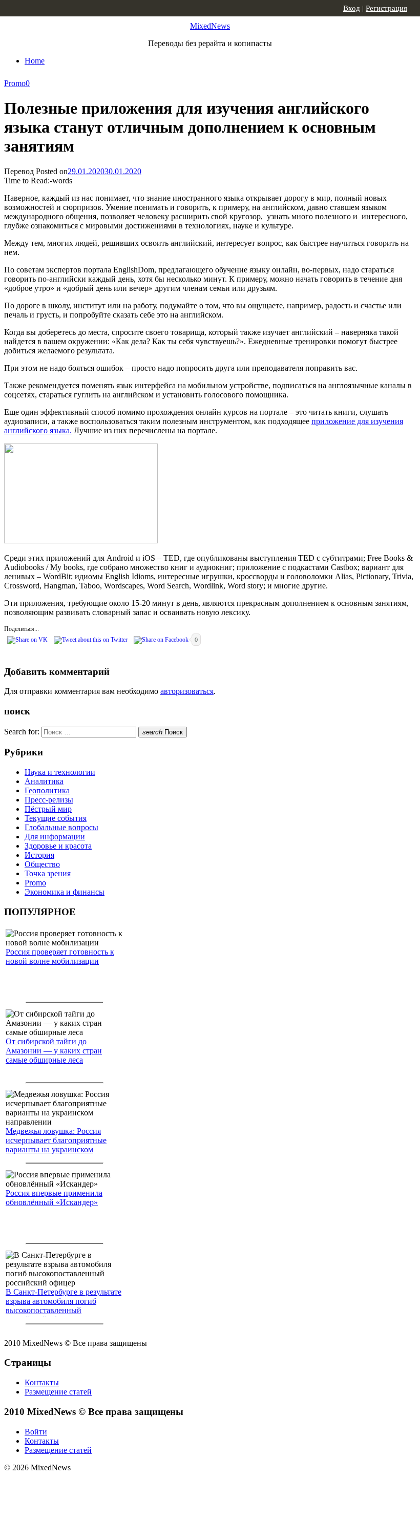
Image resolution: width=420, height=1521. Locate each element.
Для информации (55, 836)
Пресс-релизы (49, 799)
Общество (42, 864)
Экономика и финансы (64, 892)
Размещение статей (58, 1391)
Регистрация (386, 8)
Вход (351, 8)
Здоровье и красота (58, 845)
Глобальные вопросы (61, 827)
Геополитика (47, 790)
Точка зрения (48, 873)
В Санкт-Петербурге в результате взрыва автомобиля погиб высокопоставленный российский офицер (63, 1305)
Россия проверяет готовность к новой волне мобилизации (60, 956)
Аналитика (44, 781)
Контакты (42, 1382)
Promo (15, 83)
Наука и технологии (60, 772)
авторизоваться (187, 691)
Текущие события (56, 818)
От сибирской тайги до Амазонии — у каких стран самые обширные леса (54, 1050)
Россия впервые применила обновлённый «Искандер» (54, 1198)
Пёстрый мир (48, 809)
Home (35, 60)
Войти (36, 1431)
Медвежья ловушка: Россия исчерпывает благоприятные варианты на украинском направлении (56, 1145)
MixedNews (210, 26)
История (39, 855)
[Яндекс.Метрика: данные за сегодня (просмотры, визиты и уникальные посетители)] (84, 1485)
